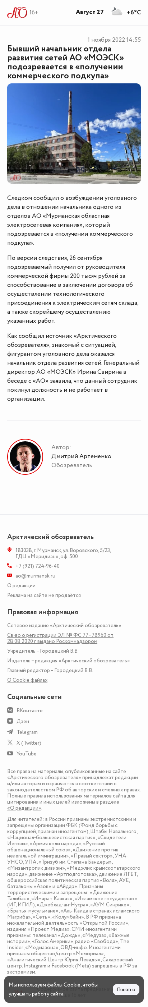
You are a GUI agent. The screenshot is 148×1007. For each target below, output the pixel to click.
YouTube (27, 754)
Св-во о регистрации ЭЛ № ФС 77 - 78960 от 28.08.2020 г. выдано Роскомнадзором (60, 638)
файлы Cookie (63, 985)
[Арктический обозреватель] (17, 12)
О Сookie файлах (27, 680)
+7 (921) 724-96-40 (37, 566)
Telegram (27, 732)
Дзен (23, 721)
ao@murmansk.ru (35, 576)
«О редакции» (24, 808)
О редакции (21, 586)
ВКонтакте (30, 711)
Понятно (126, 989)
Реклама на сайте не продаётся (44, 595)
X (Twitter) (29, 743)
